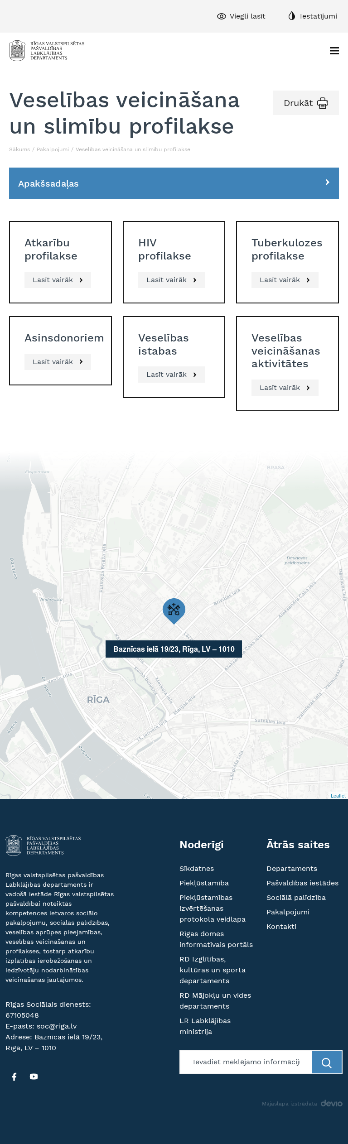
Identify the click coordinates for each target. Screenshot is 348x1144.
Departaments (291, 868)
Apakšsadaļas (48, 183)
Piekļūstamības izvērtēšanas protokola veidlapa (212, 908)
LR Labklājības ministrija (205, 1026)
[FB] (14, 1076)
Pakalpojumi (53, 149)
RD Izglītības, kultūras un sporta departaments (212, 970)
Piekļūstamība (204, 883)
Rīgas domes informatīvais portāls (216, 939)
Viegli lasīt (248, 16)
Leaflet (338, 795)
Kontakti (281, 926)
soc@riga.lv (57, 1026)
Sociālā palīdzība (296, 897)
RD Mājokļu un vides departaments (215, 1000)
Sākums (19, 149)
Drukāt (298, 102)
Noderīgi (201, 844)
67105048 (22, 1015)
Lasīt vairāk (54, 279)
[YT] (33, 1076)
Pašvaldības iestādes (302, 883)
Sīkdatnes (196, 868)
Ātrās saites (298, 844)
